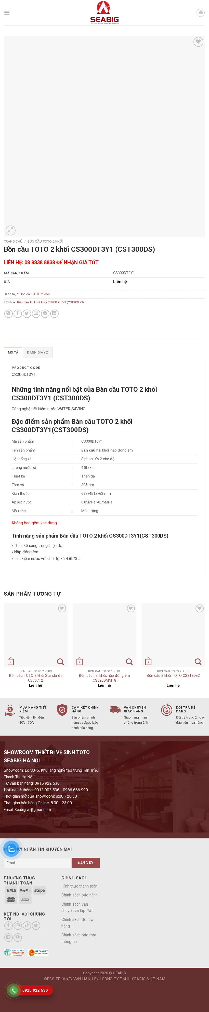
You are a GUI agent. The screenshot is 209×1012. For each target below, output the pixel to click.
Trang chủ (13, 241)
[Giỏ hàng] (201, 13)
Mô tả (13, 352)
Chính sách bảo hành (79, 895)
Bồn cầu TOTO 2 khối (45, 241)
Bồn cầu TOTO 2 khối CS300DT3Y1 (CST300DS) (50, 302)
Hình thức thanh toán (79, 886)
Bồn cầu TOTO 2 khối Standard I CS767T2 (35, 678)
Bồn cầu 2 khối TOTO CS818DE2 (173, 675)
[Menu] (7, 12)
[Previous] (4, 650)
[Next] (205, 650)
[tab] (13, 352)
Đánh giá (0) (37, 352)
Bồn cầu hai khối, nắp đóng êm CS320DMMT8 (104, 678)
